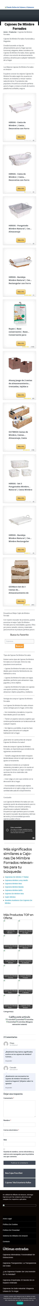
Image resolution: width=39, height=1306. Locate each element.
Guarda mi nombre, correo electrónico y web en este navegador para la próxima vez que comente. (19, 1154)
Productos (12, 32)
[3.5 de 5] (30, 553)
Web (5, 1140)
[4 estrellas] (11, 1022)
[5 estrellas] (20, 1022)
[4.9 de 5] (29, 399)
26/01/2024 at (14, 1069)
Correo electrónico (11, 1130)
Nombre (7, 1120)
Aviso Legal (7, 1219)
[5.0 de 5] (30, 295)
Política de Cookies (10, 1224)
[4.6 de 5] (29, 450)
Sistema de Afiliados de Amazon (15, 1236)
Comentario (9, 1098)
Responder (8, 1061)
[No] (37, 1300)
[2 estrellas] (19, 1019)
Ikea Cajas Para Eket (14, 1173)
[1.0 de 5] (30, 192)
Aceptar (20, 1303)
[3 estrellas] (28, 1019)
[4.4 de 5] (28, 347)
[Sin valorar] (30, 141)
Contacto (6, 1242)
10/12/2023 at (14, 1045)
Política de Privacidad (11, 1230)
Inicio (5, 32)
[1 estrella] (10, 1019)
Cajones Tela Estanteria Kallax (18, 1182)
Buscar (19, 646)
